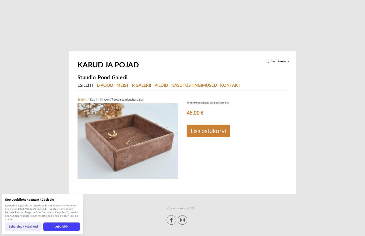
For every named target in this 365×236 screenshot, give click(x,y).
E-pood (105, 85)
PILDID (161, 85)
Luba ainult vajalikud (23, 226)
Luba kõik (61, 226)
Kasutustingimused (194, 85)
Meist (122, 85)
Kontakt (230, 85)
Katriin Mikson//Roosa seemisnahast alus (117, 99)
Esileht (86, 85)
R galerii (141, 85)
